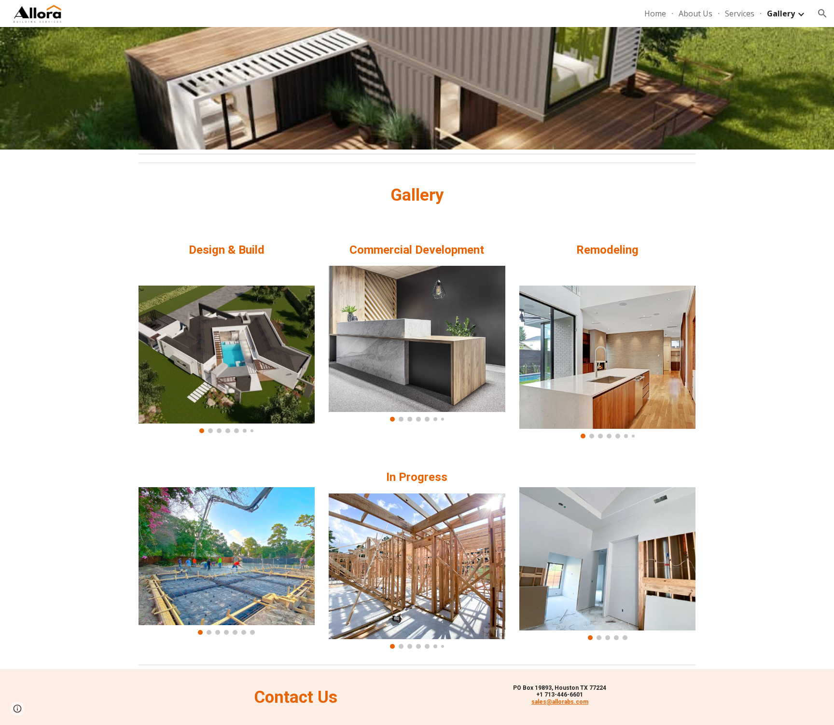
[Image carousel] (227, 359)
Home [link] (655, 13)
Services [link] (739, 13)
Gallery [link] (781, 13)
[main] (417, 194)
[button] (822, 13)
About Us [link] (695, 13)
